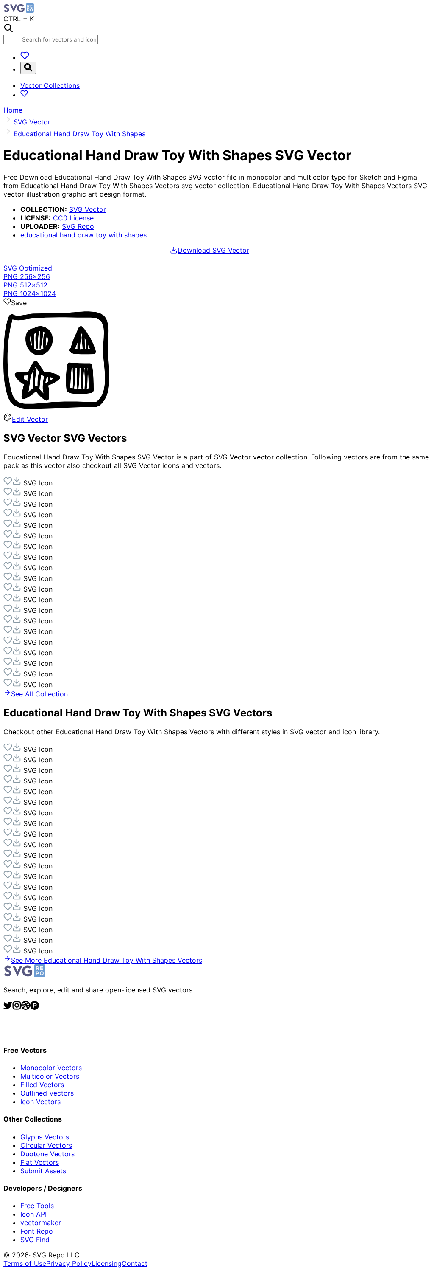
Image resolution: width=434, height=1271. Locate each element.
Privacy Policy (69, 1263)
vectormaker (40, 1222)
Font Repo (36, 1231)
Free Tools (37, 1205)
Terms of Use (24, 1263)
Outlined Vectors (47, 1093)
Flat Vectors (39, 1162)
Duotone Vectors (47, 1154)
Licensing (107, 1263)
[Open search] (28, 68)
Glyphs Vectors (44, 1137)
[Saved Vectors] (24, 57)
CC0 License (73, 218)
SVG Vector (87, 209)
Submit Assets (43, 1171)
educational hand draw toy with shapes (83, 235)
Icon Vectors (40, 1101)
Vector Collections (50, 85)
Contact (134, 1263)
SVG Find (35, 1239)
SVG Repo (78, 226)
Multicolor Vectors (49, 1076)
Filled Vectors (42, 1084)
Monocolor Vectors (51, 1067)
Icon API (33, 1214)
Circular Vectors (46, 1145)
